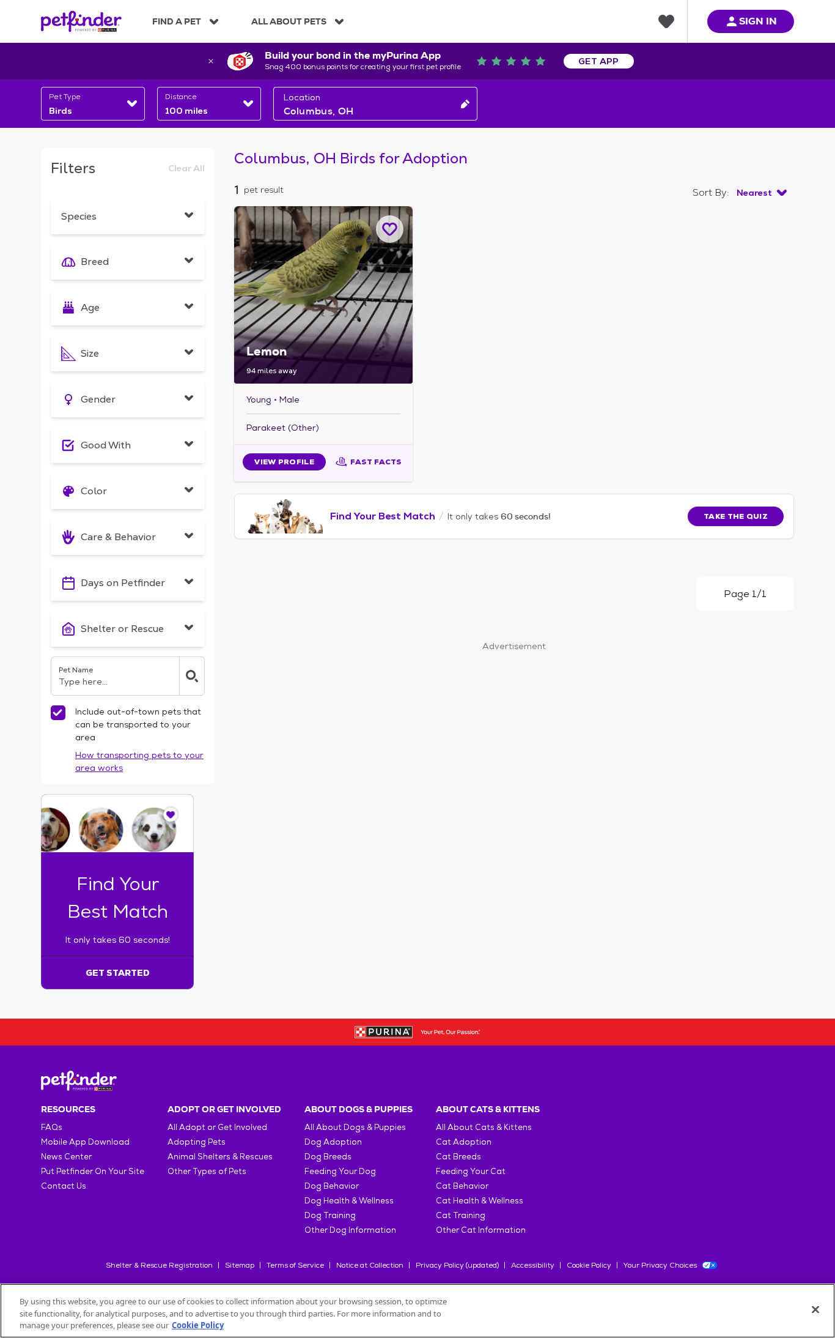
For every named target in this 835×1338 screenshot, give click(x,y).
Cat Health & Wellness (479, 1200)
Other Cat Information (481, 1230)
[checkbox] (58, 712)
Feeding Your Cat (471, 1171)
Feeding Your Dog (340, 1171)
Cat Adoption (463, 1142)
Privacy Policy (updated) (457, 1265)
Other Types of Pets (206, 1171)
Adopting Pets (196, 1142)
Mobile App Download (85, 1142)
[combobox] (93, 104)
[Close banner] (211, 61)
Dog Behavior (331, 1186)
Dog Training (330, 1215)
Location (302, 97)
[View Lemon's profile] (323, 295)
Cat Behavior (462, 1186)
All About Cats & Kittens (484, 1127)
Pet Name (76, 670)
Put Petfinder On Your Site (92, 1171)
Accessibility (532, 1265)
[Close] (815, 1309)
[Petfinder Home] (81, 21)
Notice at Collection (369, 1265)
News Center (66, 1156)
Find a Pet (176, 21)
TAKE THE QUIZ (736, 516)
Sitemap (239, 1265)
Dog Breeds (327, 1156)
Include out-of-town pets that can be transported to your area (138, 724)
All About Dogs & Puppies (355, 1127)
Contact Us (63, 1186)
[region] (417, 1311)
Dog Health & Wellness (349, 1200)
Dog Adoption (333, 1142)
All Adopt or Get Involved (217, 1127)
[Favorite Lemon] (389, 229)
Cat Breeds (458, 1156)
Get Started (118, 972)
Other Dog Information (350, 1230)
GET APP (598, 61)
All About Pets (288, 21)
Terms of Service (295, 1265)
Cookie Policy (589, 1265)
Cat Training (460, 1215)
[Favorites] (666, 21)
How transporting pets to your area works (139, 761)
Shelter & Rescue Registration (159, 1265)
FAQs (51, 1127)
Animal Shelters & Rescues (220, 1156)
